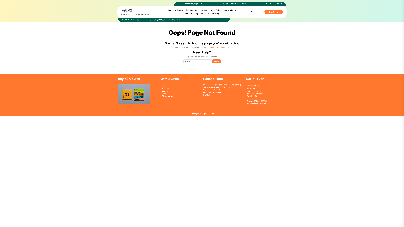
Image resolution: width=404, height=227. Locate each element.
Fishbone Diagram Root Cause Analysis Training (222, 85)
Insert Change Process (212, 92)
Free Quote (273, 12)
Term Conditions (191, 10)
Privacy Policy (215, 10)
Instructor (204, 10)
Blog (196, 14)
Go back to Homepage (220, 47)
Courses (165, 91)
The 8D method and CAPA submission (218, 87)
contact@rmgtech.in (194, 4)
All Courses (179, 10)
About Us (188, 14)
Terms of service (168, 93)
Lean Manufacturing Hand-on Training (218, 90)
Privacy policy (167, 96)
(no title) (206, 95)
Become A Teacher (230, 10)
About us (165, 88)
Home (169, 10)
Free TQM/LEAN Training (210, 14)
